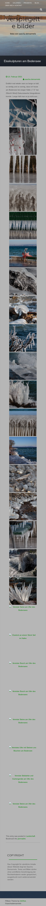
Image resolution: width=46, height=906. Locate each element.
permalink (22, 839)
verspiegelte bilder (23, 22)
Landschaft (30, 836)
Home (7, 3)
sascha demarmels (32, 79)
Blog (37, 3)
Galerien (17, 3)
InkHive (23, 901)
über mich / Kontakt (13, 5)
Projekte (28, 3)
